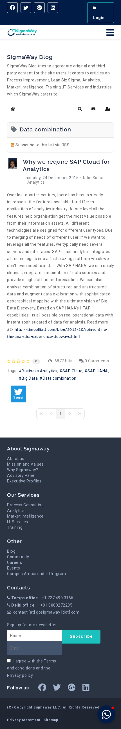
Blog (11, 551)
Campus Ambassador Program (36, 573)
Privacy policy (20, 675)
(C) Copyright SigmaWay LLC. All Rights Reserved (53, 707)
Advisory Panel (21, 475)
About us (15, 458)
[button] (80, 109)
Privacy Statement (24, 720)
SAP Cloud (72, 371)
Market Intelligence (25, 516)
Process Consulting (25, 505)
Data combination (60, 378)
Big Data (30, 378)
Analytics (36, 182)
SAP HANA (98, 371)
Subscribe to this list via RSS (42, 145)
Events (13, 568)
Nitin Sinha (93, 178)
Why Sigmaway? (22, 470)
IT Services (17, 522)
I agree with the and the (31, 668)
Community (18, 557)
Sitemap (51, 720)
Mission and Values (25, 464)
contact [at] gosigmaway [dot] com (46, 612)
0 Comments (97, 361)
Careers (14, 562)
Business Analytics (39, 371)
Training (15, 527)
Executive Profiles (24, 481)
